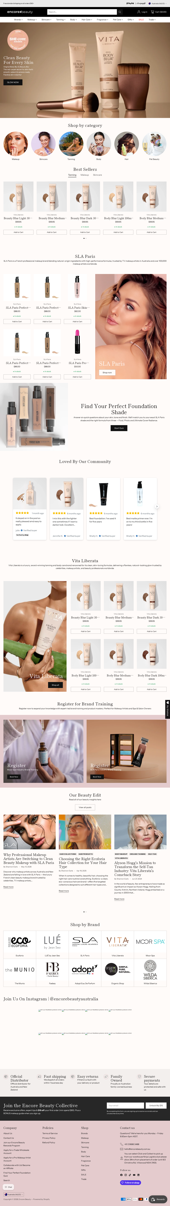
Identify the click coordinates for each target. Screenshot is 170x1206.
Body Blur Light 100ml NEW (118, 220)
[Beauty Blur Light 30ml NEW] (18, 197)
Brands (84, 1133)
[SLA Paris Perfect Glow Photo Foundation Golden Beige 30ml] (47, 287)
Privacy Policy (48, 1138)
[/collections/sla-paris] (131, 326)
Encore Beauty (25, 1199)
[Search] (120, 12)
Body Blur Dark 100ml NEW (151, 677)
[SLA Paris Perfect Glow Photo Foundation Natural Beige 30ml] (17, 287)
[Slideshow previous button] (13, 506)
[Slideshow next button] (157, 506)
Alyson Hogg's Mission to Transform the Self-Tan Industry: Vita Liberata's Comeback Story (135, 868)
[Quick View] (30, 185)
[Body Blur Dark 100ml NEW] (152, 654)
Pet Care (85, 1165)
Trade (83, 1179)
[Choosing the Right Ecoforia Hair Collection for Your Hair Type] (85, 832)
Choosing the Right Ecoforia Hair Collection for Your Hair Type (83, 862)
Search (6, 1180)
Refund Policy (48, 1142)
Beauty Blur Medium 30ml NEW (52, 220)
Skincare (85, 1142)
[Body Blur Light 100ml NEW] (118, 197)
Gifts (83, 1170)
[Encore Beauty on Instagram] (125, 1175)
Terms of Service (50, 1133)
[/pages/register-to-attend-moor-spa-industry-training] (43, 751)
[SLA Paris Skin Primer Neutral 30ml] (77, 287)
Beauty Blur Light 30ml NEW (18, 220)
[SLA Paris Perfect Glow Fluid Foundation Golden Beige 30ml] (17, 342)
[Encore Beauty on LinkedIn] (138, 1175)
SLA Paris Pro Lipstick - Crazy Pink (77, 365)
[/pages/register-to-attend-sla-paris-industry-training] (127, 751)
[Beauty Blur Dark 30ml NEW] (85, 197)
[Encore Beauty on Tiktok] (129, 1175)
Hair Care (85, 1156)
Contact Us (8, 1138)
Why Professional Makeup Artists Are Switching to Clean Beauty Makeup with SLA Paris (28, 858)
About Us (7, 1133)
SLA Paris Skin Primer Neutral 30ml (77, 309)
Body (83, 1151)
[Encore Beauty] (20, 12)
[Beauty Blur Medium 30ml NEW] (52, 197)
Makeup (85, 1138)
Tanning (85, 1147)
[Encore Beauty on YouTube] (134, 1175)
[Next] (166, 208)
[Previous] (4, 208)
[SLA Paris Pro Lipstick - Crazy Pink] (77, 342)
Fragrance (86, 1161)
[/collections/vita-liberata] (85, 70)
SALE (83, 1174)
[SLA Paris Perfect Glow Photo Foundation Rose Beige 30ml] (47, 342)
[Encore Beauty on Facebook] (121, 1175)
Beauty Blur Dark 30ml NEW (85, 220)
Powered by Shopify (41, 1199)
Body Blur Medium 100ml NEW (151, 220)
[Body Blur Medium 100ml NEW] (152, 197)
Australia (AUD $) (158, 4)
